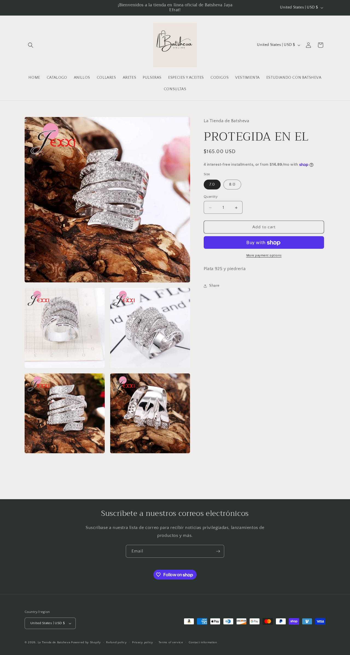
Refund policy (116, 642)
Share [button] (214, 285)
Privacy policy (142, 642)
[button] (31, 45)
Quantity (211, 197)
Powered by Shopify (86, 642)
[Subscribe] (218, 551)
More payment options (264, 256)
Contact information (203, 642)
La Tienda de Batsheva (54, 642)
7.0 (212, 185)
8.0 (232, 185)
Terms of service (171, 642)
